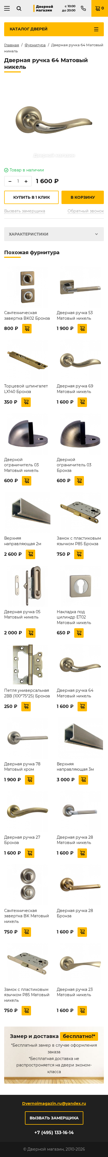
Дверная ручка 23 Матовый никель (75, 992)
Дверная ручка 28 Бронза (75, 913)
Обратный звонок (86, 211)
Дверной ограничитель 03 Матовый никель (21, 465)
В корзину (83, 197)
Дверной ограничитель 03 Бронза (74, 465)
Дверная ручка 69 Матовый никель (75, 389)
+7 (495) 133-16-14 (54, 1132)
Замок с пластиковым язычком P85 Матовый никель (27, 995)
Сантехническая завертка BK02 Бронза (27, 315)
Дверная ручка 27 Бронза (22, 840)
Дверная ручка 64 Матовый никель (75, 693)
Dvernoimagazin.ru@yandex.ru (54, 1103)
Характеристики (28, 234)
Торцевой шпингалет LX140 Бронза (26, 389)
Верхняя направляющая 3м (75, 766)
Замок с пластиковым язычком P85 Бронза (79, 541)
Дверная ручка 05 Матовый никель (22, 614)
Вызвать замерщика (24, 211)
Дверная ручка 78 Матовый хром (22, 766)
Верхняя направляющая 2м (22, 541)
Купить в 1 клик (31, 197)
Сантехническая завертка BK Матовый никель (26, 916)
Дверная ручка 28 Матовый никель (75, 840)
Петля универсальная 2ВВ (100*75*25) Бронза (27, 693)
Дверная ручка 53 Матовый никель (75, 315)
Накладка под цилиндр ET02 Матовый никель (74, 617)
